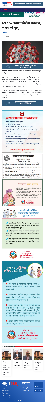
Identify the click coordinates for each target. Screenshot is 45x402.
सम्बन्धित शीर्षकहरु (8, 346)
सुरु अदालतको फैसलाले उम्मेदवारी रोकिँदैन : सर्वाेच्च (38, 365)
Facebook (39, 383)
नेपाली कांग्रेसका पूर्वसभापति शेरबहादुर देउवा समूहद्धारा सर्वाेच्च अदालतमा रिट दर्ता (6, 368)
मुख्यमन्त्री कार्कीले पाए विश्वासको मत (17, 364)
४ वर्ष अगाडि (6, 36)
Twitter (39, 387)
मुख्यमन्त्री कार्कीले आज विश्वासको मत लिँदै (27, 364)
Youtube (39, 390)
